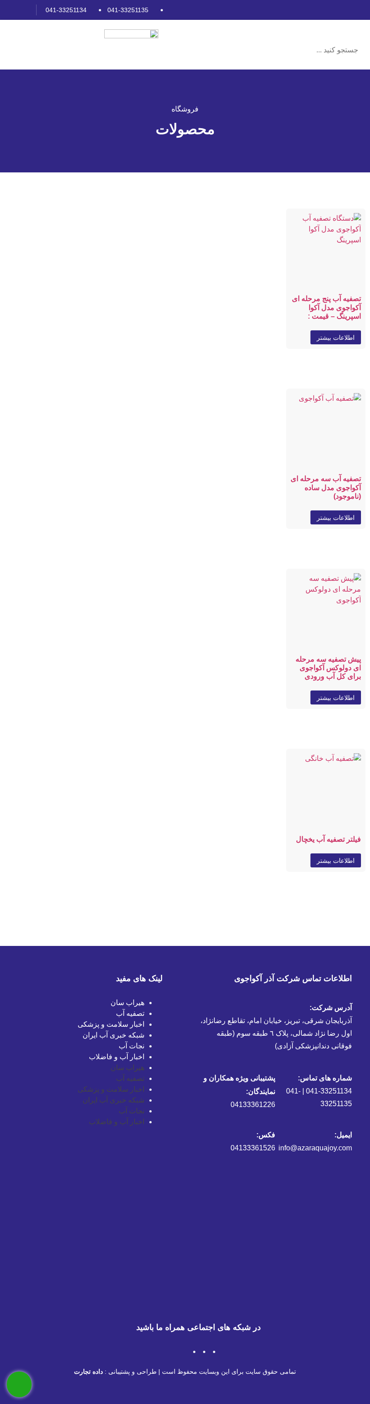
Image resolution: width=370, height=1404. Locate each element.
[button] (311, 32)
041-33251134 (66, 10)
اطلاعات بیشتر (336, 337)
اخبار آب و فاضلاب (116, 1057)
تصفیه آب (130, 1013)
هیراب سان (127, 1002)
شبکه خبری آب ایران (113, 1035)
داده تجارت (88, 1371)
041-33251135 (127, 10)
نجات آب (131, 1046)
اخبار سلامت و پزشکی (111, 1024)
